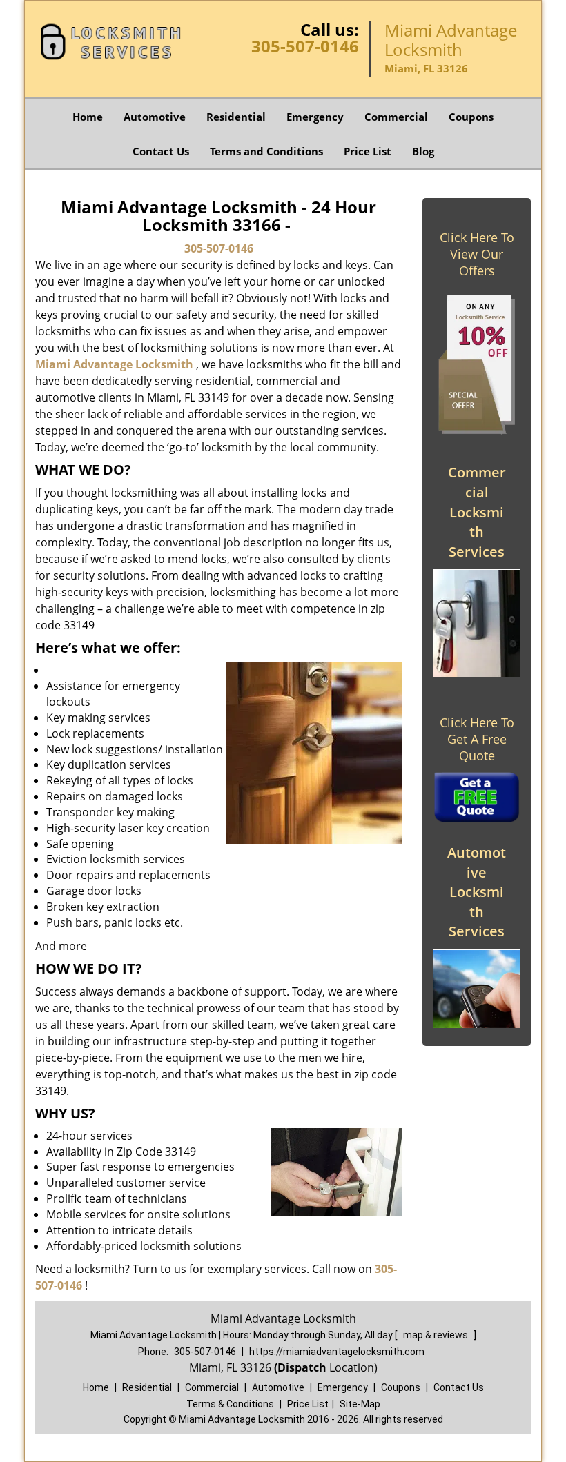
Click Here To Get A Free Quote (477, 739)
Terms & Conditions (230, 1404)
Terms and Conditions (266, 151)
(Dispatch (301, 1367)
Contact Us (161, 151)
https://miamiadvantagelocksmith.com (336, 1351)
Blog (423, 151)
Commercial (396, 117)
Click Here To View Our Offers (477, 254)
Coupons (471, 117)
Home (87, 117)
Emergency (315, 117)
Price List (367, 151)
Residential (236, 117)
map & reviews (436, 1335)
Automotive (155, 117)
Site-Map (360, 1404)
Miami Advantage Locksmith (114, 364)
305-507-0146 (305, 45)
